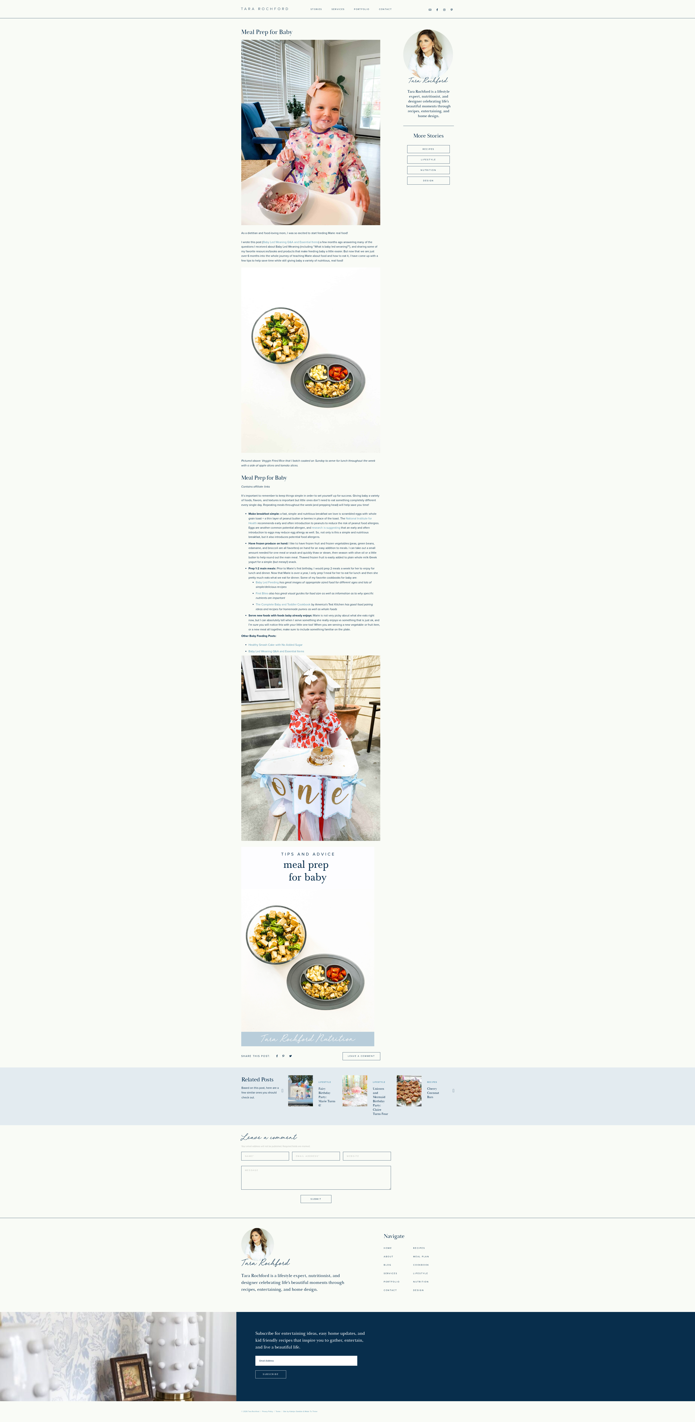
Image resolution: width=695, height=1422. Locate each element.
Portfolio (361, 9)
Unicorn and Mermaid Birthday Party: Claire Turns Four (380, 1101)
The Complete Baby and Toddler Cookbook (283, 604)
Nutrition (428, 170)
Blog (387, 1265)
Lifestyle (428, 159)
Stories (316, 9)
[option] (315, 1091)
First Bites (262, 593)
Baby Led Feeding (267, 582)
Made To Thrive (311, 1411)
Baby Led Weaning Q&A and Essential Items (291, 242)
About (388, 1256)
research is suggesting (326, 528)
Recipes (428, 149)
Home (388, 1248)
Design (428, 180)
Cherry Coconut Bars (433, 1093)
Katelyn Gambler (296, 1411)
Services (338, 9)
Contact (385, 9)
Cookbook (421, 1265)
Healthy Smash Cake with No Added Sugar (275, 645)
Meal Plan (421, 1256)
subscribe (271, 1374)
